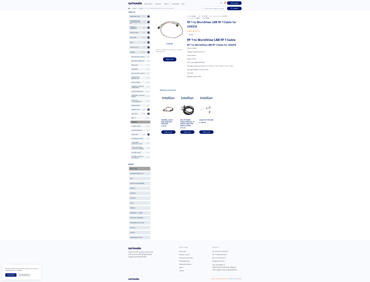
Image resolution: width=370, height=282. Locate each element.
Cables (198, 18)
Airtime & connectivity (186, 258)
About (181, 267)
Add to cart (170, 59)
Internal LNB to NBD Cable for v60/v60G (167, 122)
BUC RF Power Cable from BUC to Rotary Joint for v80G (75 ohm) (187, 122)
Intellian (193, 16)
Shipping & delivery (185, 264)
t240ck (207, 18)
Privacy (213, 278)
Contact (181, 270)
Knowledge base (184, 261)
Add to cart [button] (168, 132)
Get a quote (234, 3)
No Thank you (24, 275)
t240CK (191, 34)
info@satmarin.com (218, 261)
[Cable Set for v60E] (206, 109)
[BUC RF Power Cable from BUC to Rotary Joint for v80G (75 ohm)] (187, 109)
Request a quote (184, 254)
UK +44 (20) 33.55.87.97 (220, 251)
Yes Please (11, 275)
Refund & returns (221, 278)
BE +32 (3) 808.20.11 (219, 258)
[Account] (221, 3)
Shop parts (182, 251)
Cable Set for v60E (206, 120)
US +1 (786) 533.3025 (219, 254)
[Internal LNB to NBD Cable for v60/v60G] (168, 109)
